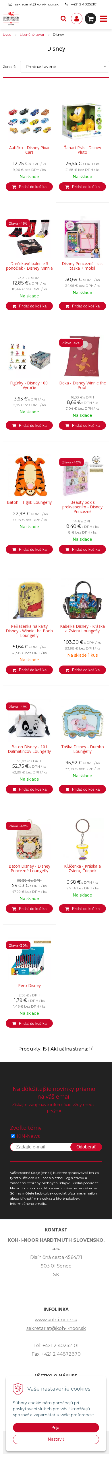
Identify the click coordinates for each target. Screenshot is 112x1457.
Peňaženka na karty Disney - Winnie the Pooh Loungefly (29, 631)
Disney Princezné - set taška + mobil (82, 266)
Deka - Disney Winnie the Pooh (82, 385)
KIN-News (28, 1136)
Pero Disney (29, 985)
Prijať (56, 1427)
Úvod (7, 34)
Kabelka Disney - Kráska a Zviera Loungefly (82, 628)
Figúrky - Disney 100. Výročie (29, 385)
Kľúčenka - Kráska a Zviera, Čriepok (82, 868)
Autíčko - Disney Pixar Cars (29, 150)
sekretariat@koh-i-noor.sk (37, 4)
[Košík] (90, 18)
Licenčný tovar (32, 34)
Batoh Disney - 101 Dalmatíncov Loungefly (29, 749)
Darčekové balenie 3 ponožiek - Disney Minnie (29, 266)
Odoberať (86, 1146)
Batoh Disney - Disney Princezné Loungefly (29, 868)
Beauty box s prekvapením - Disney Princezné (82, 507)
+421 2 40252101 (84, 4)
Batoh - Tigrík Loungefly (29, 502)
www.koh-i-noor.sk (56, 1319)
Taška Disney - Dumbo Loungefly (82, 749)
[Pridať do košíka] (29, 186)
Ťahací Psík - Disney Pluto (82, 150)
